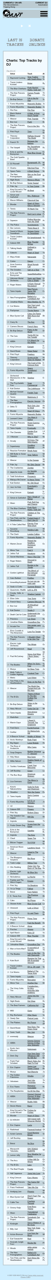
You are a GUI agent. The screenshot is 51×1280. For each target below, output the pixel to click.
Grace (29, 771)
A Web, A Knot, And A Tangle (33, 114)
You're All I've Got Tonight (32, 336)
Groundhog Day (33, 622)
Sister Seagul (33, 183)
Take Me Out (32, 1187)
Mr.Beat (30, 190)
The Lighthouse (33, 388)
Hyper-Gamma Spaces (33, 424)
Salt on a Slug (33, 270)
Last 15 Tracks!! (15, 42)
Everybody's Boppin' (32, 487)
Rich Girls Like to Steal (33, 407)
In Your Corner (33, 186)
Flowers (30, 809)
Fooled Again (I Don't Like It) (33, 519)
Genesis (30, 821)
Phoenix (30, 1192)
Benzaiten (31, 980)
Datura (30, 261)
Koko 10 (30, 933)
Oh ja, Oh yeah (33, 967)
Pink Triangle (32, 119)
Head (29, 649)
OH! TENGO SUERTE (32, 1150)
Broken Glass (33, 813)
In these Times (33, 480)
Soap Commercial (32, 384)
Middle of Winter (34, 736)
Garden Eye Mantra (32, 432)
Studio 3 (30, 610)
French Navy (32, 326)
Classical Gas (33, 200)
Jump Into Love (33, 1173)
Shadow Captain (34, 594)
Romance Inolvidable (31, 1087)
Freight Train (32, 393)
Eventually (31, 428)
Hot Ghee (31, 1001)
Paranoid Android (34, 1130)
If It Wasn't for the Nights (33, 341)
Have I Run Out (33, 557)
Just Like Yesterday (31, 1081)
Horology (31, 940)
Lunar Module (33, 743)
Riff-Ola (30, 817)
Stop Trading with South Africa (34, 78)
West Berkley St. (34, 302)
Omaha (30, 1076)
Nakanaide (31, 257)
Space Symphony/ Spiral (32, 370)
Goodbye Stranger (31, 446)
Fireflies (30, 578)
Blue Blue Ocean (34, 153)
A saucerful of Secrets (33, 949)
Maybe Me (31, 1243)
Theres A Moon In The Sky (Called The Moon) (33, 697)
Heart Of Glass (33, 411)
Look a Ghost (33, 908)
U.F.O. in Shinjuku (31, 802)
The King (31, 835)
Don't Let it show (34, 214)
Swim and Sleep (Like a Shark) (34, 279)
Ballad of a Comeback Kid (33, 297)
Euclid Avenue (33, 728)
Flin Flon (31, 110)
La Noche (31, 877)
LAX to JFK (32, 590)
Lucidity (30, 977)
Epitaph (30, 347)
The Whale (31, 644)
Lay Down (31, 619)
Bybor (29, 83)
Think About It (33, 228)
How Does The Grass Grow (33, 1028)
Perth (29, 122)
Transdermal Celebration (32, 1213)
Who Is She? (32, 437)
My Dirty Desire (33, 465)
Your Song (31, 598)
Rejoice (30, 806)
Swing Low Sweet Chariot (33, 1067)
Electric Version (33, 401)
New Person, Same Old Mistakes (32, 291)
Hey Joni (31, 1032)
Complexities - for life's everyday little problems (33, 989)
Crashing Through (31, 1202)
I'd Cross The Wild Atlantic (32, 441)
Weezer (30, 1036)
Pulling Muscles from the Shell (34, 220)
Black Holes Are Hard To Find (34, 1062)
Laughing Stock (33, 848)
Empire (30, 881)
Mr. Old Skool (33, 483)
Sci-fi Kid (31, 842)
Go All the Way (33, 1091)
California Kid (32, 1005)
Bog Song (31, 757)
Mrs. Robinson (33, 196)
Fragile (30, 1169)
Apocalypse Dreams (32, 713)
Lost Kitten (31, 678)
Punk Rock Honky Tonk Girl (34, 508)
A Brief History (33, 171)
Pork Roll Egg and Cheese (33, 503)
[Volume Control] (30, 26)
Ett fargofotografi (34, 238)
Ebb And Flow (33, 168)
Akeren (30, 929)
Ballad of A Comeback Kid (33, 1254)
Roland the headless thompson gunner (31, 544)
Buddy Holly (32, 1102)
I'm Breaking (32, 885)
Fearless (31, 354)
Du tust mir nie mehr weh (33, 582)
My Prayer (31, 1022)
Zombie (30, 468)
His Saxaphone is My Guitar (33, 148)
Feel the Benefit (34, 923)
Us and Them (33, 913)
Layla (29, 1125)
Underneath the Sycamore (33, 615)
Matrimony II (32, 397)
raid (28, 717)
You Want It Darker (32, 418)
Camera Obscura (34, 602)
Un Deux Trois (33, 669)
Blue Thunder (32, 936)
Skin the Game (33, 792)
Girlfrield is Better (31, 248)
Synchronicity (33, 225)
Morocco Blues (33, 180)
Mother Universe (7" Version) (34, 752)
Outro (29, 1011)
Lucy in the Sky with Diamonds (33, 954)
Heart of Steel (33, 253)
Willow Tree (32, 863)
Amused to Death (31, 561)
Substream (31, 1049)
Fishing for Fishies (31, 1111)
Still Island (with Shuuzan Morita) (34, 1120)
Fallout (30, 889)
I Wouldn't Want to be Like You (33, 638)
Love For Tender (34, 632)
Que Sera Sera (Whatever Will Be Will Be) (33, 1056)
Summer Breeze (34, 587)
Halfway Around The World (33, 137)
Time (29, 132)
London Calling (33, 534)
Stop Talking (32, 455)
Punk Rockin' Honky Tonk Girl (34, 89)
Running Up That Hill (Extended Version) (34, 960)
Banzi (29, 1106)
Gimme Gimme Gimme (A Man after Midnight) (33, 1043)
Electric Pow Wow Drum (32, 524)
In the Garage (33, 460)
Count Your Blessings (32, 766)
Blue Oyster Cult (34, 904)
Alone (29, 926)
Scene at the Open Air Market (34, 359)
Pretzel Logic (32, 1018)
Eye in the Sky (33, 126)
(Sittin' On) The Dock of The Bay (34, 867)
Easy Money (32, 1178)
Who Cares (32, 747)
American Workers (31, 775)
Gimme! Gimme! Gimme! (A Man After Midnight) (34, 1096)
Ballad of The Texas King (32, 972)
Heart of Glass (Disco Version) (33, 204)
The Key (30, 322)
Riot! (29, 1239)
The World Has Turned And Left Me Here (34, 688)
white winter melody (32, 1248)
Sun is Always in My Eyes (34, 1224)
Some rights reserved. (35, 1275)
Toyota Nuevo (33, 310)
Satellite (30, 831)
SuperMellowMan (34, 274)
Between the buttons (32, 142)
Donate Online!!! (37, 42)
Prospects (31, 476)
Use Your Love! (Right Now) (33, 306)
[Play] (22, 26)
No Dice (30, 1143)
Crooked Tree (33, 673)
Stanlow (30, 378)
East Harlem (32, 892)
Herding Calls (32, 530)
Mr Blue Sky (32, 872)
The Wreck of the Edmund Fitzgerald (33, 573)
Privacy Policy (25, 1277)
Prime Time (32, 919)
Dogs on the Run (34, 682)
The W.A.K (10, 71)
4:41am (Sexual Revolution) (33, 285)
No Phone (31, 900)
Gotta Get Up (32, 709)
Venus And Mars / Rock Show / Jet (34, 656)
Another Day (32, 983)
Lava (29, 1165)
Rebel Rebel (32, 351)
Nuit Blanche (32, 1072)
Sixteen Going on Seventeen (33, 232)
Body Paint (32, 740)
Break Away (32, 451)
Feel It (30, 550)
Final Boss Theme (31, 1208)
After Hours (32, 1015)
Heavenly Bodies (34, 104)
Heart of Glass (33, 1116)
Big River (31, 859)
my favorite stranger (32, 472)
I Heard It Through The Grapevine (32, 722)
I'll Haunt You (32, 209)
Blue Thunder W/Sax (32, 243)
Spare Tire (31, 838)
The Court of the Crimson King (34, 364)
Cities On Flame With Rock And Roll (34, 316)
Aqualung (31, 553)
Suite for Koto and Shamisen (33, 788)
